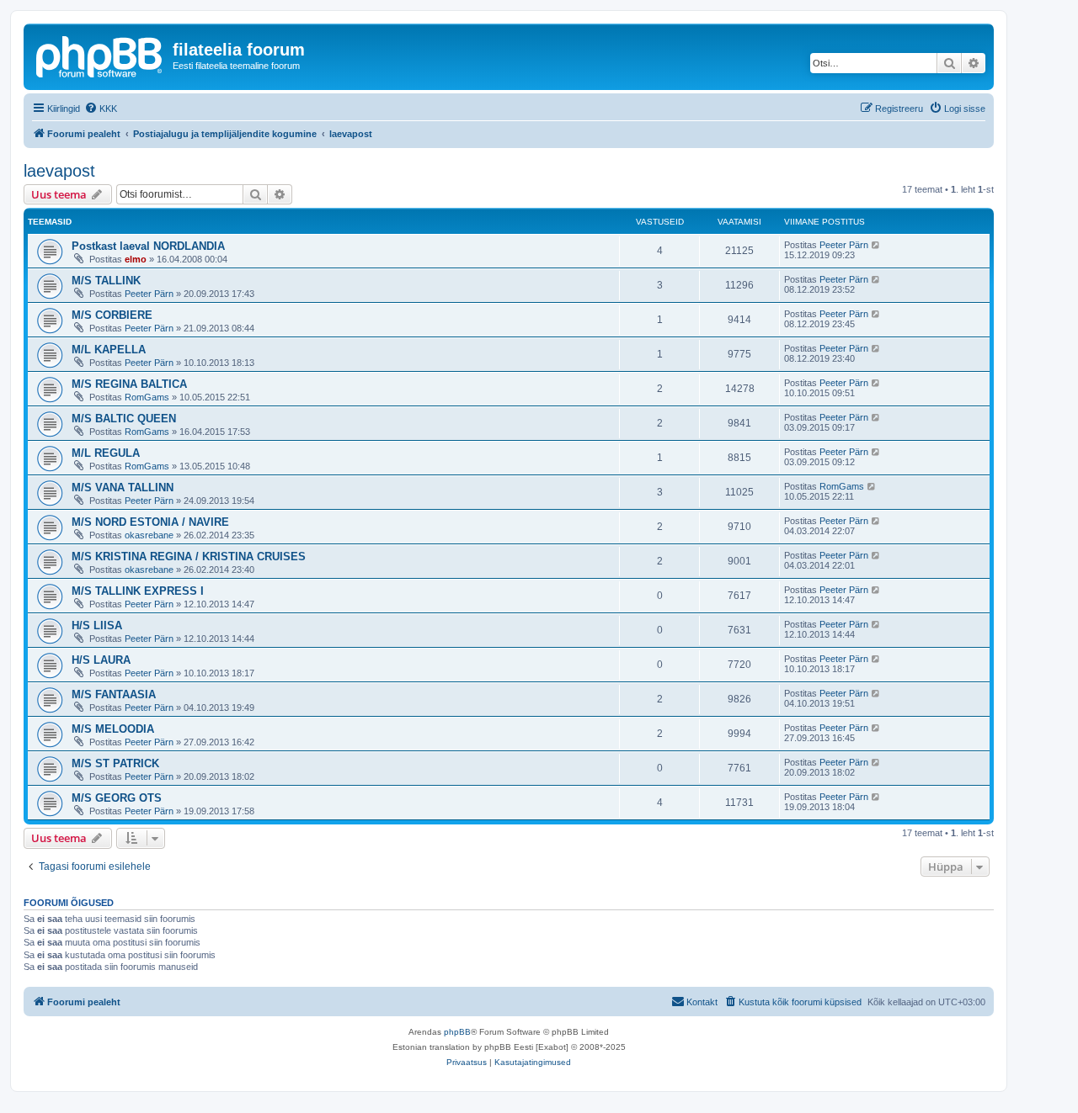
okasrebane (149, 535)
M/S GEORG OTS (117, 798)
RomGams (147, 397)
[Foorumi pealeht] (100, 55)
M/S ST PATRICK (115, 763)
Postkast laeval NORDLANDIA (148, 246)
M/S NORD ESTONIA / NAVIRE (150, 522)
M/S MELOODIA (113, 729)
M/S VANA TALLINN (122, 487)
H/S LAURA (101, 660)
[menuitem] (100, 108)
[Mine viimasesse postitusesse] (876, 245)
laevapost (59, 171)
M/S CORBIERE (112, 315)
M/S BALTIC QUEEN (124, 418)
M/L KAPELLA (109, 349)
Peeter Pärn (843, 245)
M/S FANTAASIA (114, 694)
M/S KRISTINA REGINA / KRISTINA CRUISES (189, 556)
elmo (136, 259)
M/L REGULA (106, 453)
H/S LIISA (97, 625)
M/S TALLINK (106, 280)
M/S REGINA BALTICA (129, 384)
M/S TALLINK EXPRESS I (138, 591)
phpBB (457, 1031)
